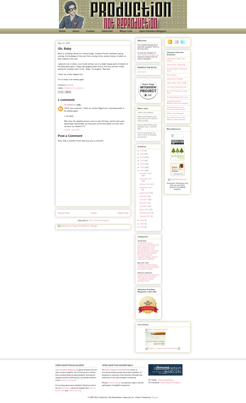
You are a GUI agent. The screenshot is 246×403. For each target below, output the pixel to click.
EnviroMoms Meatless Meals (146, 280)
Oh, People (148, 269)
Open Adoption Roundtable (147, 258)
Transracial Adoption (145, 245)
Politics (140, 277)
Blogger (155, 397)
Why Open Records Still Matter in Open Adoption (176, 118)
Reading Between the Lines (177, 97)
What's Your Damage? (175, 113)
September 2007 (146, 188)
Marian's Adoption (152, 251)
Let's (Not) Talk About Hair (177, 87)
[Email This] (59, 92)
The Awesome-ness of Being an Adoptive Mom (176, 108)
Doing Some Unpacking (176, 65)
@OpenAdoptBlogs (166, 380)
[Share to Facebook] (67, 92)
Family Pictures (143, 275)
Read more (66, 388)
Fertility (140, 265)
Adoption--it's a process (74, 88)
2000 (142, 227)
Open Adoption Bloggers (152, 31)
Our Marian (142, 267)
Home (62, 31)
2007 (142, 171)
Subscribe (107, 31)
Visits (157, 245)
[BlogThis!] (61, 92)
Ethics (140, 247)
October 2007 (145, 184)
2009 (142, 164)
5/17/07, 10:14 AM (71, 130)
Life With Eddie (150, 265)
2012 (142, 154)
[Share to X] (64, 92)
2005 (142, 224)
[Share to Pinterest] (69, 92)
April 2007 (144, 206)
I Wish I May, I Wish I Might (177, 83)
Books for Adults (144, 253)
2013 (142, 151)
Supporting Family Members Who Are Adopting (177, 102)
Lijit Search (142, 72)
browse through (114, 383)
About (75, 31)
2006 (142, 220)
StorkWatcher (70, 105)
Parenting (151, 267)
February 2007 (145, 213)
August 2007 (145, 193)
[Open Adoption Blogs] (165, 375)
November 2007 (146, 179)
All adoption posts (144, 243)
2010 (142, 161)
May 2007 (144, 203)
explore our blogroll (68, 380)
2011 (142, 157)
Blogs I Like (126, 31)
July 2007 (143, 196)
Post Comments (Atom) (99, 220)
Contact (90, 31)
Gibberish (154, 275)
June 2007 (144, 200)
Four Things (171, 75)
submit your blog (74, 391)
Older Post (123, 213)
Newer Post (64, 213)
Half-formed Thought (175, 79)
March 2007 (144, 210)
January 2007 (145, 216)
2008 (142, 167)
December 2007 (146, 173)
